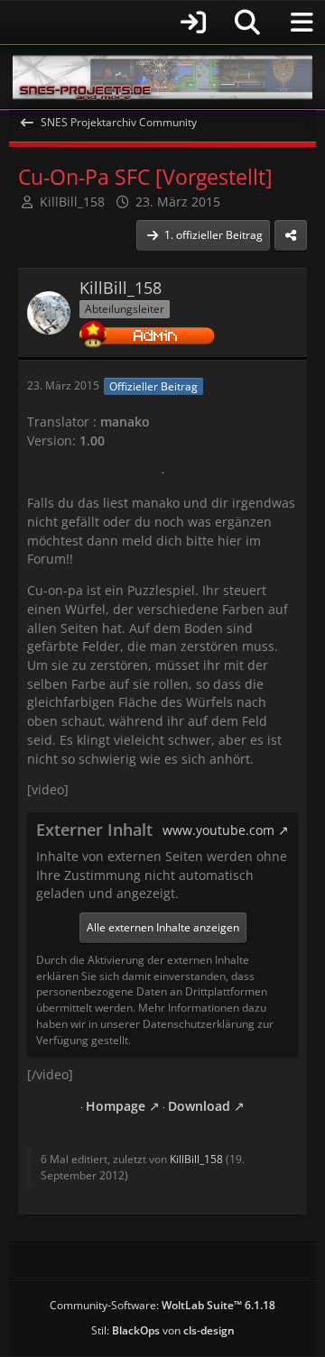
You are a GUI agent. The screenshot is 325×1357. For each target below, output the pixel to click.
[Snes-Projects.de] (162, 77)
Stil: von (163, 1330)
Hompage (113, 1105)
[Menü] (301, 23)
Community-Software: (162, 1305)
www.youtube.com (218, 830)
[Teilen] (290, 235)
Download (197, 1105)
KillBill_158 (72, 201)
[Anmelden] (112, 22)
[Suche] (247, 23)
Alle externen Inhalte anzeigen (163, 927)
